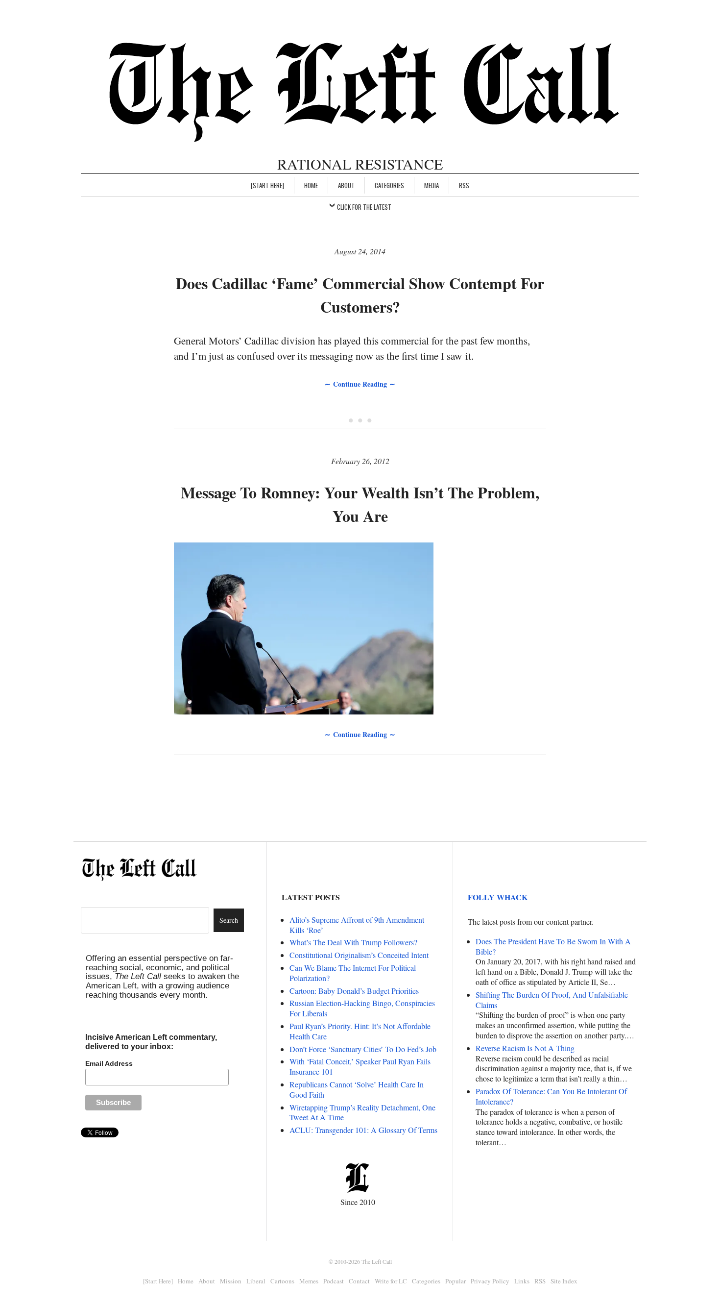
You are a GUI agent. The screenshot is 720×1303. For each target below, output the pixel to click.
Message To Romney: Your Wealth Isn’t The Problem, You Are (360, 504)
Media (431, 185)
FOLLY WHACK (498, 897)
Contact (359, 1281)
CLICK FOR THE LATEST (364, 207)
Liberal (255, 1281)
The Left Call (376, 1261)
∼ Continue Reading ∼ (360, 384)
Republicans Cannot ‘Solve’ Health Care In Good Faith (356, 1089)
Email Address (109, 1063)
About (346, 185)
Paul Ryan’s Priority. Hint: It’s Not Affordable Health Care (360, 1031)
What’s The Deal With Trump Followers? (353, 942)
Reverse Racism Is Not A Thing (525, 1048)
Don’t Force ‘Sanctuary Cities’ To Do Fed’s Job (362, 1049)
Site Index (564, 1281)
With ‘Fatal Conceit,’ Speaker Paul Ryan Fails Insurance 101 (360, 1066)
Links (521, 1281)
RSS (464, 185)
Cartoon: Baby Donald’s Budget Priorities (354, 990)
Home (311, 185)
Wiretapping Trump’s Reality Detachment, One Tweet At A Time (362, 1112)
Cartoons (282, 1281)
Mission (230, 1281)
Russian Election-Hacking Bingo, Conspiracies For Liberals (362, 1008)
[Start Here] (267, 185)
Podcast (333, 1281)
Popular (455, 1281)
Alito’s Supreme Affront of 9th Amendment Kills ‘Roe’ (356, 924)
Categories (389, 185)
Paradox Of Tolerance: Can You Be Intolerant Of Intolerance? (551, 1096)
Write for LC (391, 1281)
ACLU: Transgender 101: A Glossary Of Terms (363, 1130)
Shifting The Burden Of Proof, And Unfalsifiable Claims (552, 999)
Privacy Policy (490, 1281)
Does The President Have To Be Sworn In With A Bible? (553, 946)
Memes (308, 1281)
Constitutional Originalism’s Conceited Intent (359, 955)
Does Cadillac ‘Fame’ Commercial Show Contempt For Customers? (360, 294)
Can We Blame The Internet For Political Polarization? (352, 972)
